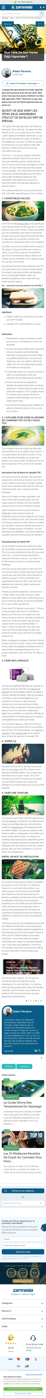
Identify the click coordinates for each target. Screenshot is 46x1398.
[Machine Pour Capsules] (23, 673)
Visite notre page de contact (33, 1348)
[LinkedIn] (36, 1050)
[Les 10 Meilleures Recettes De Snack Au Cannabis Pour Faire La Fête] (23, 211)
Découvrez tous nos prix (23, 1281)
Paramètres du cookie (23, 1394)
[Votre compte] (41, 7)
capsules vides (21, 733)
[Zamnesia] (21, 7)
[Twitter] (39, 1050)
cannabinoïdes (17, 827)
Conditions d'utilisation (8, 1258)
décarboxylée (22, 223)
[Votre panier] (44, 7)
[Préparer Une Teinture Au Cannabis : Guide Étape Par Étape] (23, 805)
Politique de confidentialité (31, 1256)
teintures (12, 821)
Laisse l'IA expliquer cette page (23, 83)
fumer (16, 769)
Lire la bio (8, 1051)
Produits (8, 1066)
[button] (6, 73)
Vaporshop (24, 1066)
